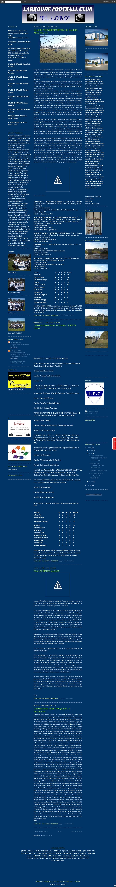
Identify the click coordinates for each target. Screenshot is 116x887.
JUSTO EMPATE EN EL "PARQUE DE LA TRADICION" (52, 710)
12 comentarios (68, 824)
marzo (91, 482)
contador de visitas (91, 414)
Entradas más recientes (40, 831)
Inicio (59, 831)
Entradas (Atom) (47, 836)
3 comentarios (69, 698)
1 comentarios (69, 561)
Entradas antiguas (76, 831)
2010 (89, 448)
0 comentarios (69, 315)
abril (90, 453)
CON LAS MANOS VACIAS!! (46, 571)
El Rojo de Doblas (16, 351)
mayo (91, 450)
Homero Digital (16, 342)
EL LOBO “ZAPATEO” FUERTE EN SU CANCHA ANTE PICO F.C (55, 31)
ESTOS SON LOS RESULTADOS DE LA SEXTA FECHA (55, 326)
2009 (89, 485)
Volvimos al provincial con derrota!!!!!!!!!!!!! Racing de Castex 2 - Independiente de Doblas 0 (20, 354)
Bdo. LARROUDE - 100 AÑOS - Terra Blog (18, 362)
